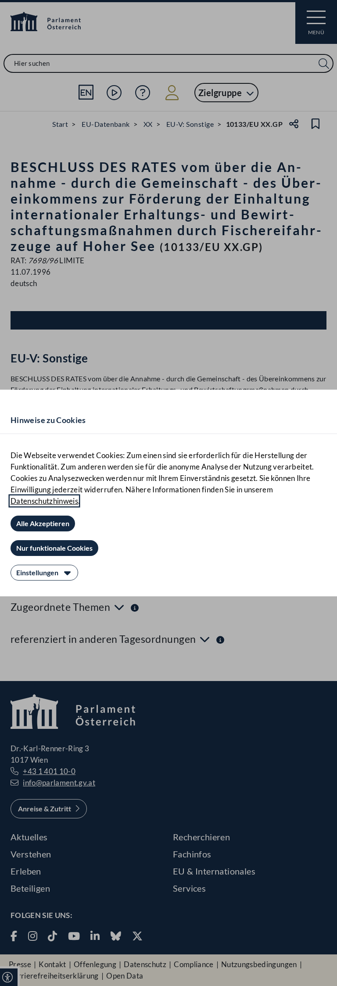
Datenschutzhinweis (44, 501)
